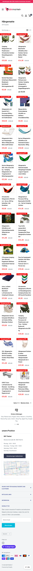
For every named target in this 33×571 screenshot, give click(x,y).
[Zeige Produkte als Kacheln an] (27, 30)
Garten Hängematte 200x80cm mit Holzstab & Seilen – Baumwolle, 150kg (24, 141)
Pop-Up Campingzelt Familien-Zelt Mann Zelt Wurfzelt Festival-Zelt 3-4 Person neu (24, 261)
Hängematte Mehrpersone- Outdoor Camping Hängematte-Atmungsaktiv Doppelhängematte (24, 83)
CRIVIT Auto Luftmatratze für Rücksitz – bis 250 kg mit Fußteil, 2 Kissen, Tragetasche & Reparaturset (8, 388)
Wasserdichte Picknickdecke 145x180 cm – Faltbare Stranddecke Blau (23, 113)
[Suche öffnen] (22, 16)
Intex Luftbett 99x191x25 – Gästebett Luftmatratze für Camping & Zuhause (8, 291)
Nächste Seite (25, 403)
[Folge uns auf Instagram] (3, 543)
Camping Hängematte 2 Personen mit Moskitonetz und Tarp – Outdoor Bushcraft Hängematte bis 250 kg (24, 323)
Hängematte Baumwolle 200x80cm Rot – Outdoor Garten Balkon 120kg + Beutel (23, 52)
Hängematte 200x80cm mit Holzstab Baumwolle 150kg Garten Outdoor (8, 230)
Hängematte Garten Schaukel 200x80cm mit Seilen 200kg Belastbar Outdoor (8, 319)
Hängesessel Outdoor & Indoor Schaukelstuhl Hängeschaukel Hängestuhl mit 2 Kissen (24, 356)
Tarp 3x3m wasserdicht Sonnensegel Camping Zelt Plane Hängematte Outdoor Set (24, 231)
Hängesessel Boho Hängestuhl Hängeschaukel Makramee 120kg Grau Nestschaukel (24, 387)
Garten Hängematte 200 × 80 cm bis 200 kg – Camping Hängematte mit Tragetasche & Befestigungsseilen (8, 171)
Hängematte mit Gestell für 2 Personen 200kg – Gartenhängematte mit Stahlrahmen (7, 113)
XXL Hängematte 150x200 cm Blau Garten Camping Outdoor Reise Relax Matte (8, 355)
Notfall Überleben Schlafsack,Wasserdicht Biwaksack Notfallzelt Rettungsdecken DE (8, 82)
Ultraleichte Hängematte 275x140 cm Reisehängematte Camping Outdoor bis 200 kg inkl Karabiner (24, 291)
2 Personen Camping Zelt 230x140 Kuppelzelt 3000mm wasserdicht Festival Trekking (8, 261)
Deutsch (5, 534)
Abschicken (8, 525)
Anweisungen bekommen (15, 456)
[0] (30, 16)
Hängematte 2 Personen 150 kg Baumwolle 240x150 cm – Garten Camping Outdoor (24, 201)
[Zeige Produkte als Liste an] (30, 30)
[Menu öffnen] (3, 9)
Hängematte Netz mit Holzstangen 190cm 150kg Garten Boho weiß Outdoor (8, 141)
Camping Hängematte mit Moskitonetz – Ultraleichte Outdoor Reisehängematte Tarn (8, 52)
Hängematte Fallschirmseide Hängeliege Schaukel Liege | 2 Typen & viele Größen (24, 170)
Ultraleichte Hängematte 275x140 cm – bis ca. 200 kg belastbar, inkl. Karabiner (8, 201)
